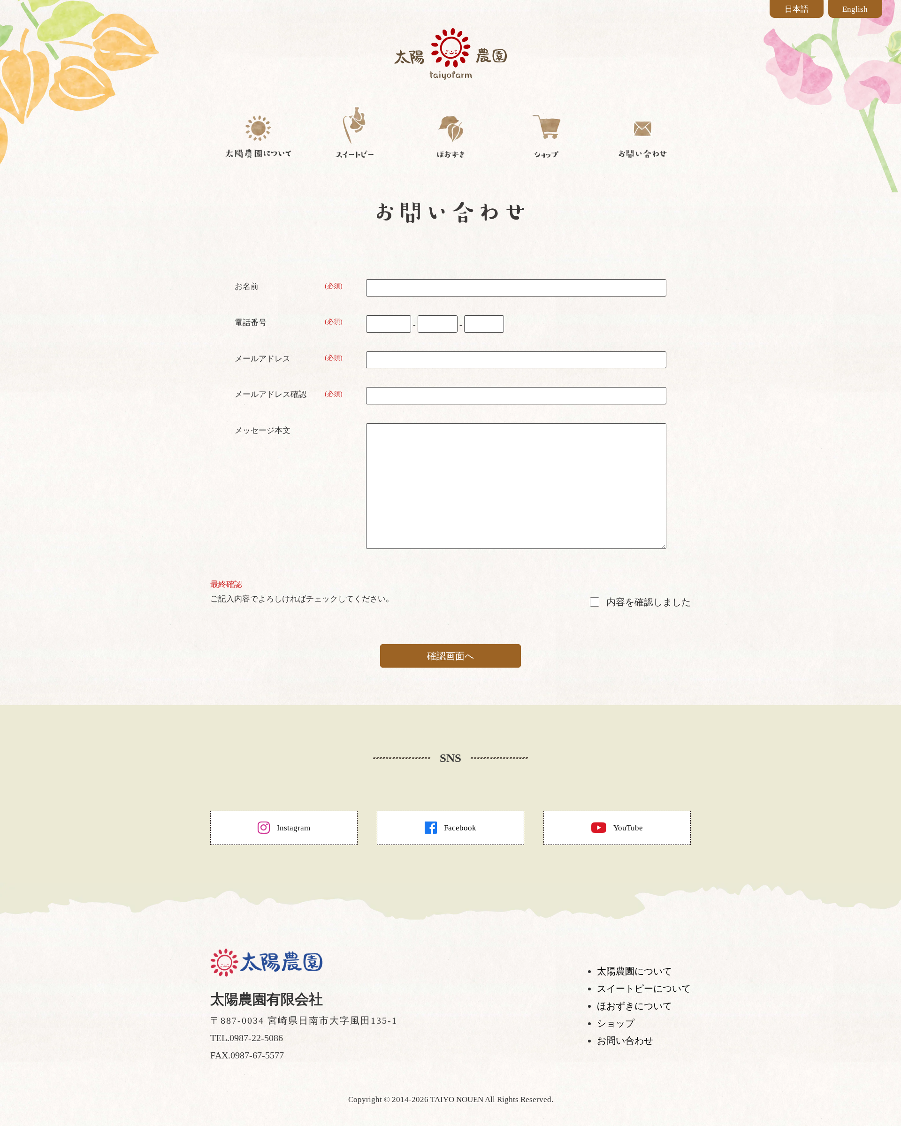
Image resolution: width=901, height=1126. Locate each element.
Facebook (460, 827)
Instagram (293, 827)
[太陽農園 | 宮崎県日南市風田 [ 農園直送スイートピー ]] (450, 72)
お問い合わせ (625, 1040)
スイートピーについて (644, 988)
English (855, 9)
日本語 (797, 9)
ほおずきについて (634, 1006)
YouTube (628, 827)
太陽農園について (634, 971)
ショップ (615, 1023)
